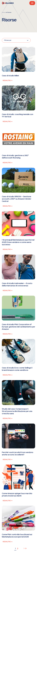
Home (3, 12)
